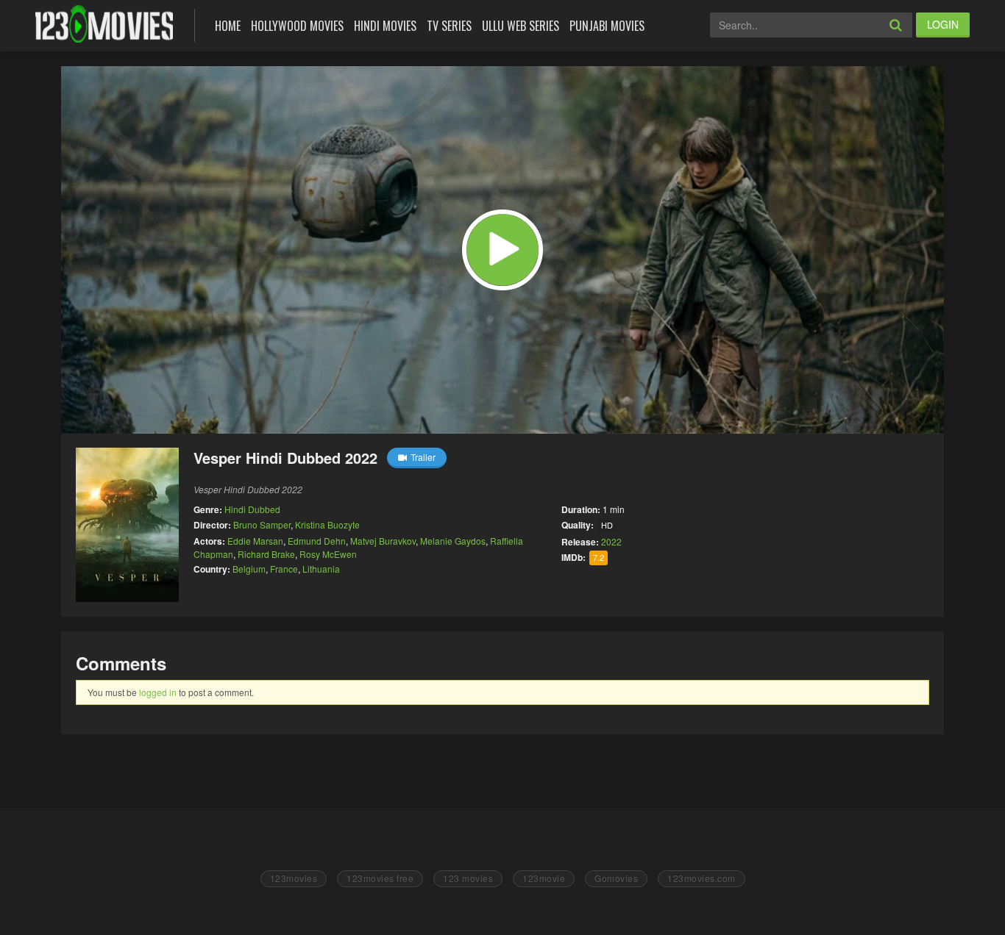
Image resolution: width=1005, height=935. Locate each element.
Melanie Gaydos (453, 540)
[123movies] (104, 24)
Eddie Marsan (255, 540)
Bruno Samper (262, 524)
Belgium (249, 568)
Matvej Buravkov (383, 540)
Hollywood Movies (297, 26)
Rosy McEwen (328, 554)
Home (228, 26)
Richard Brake (266, 554)
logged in (158, 692)
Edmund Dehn (317, 540)
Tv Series (449, 26)
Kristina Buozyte (327, 524)
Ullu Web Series (520, 26)
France (284, 568)
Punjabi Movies (606, 26)
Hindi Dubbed (252, 509)
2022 (611, 541)
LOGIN (943, 24)
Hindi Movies (385, 26)
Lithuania (321, 568)
